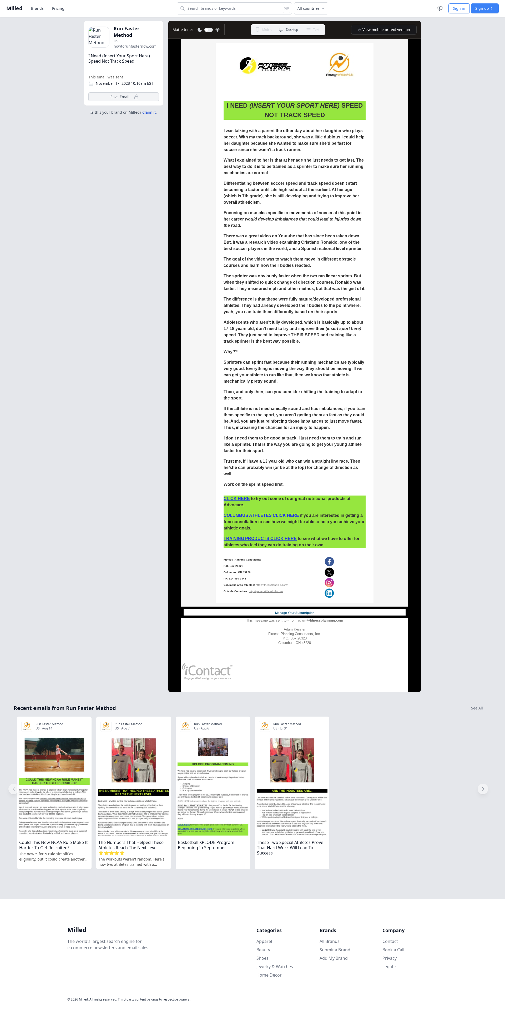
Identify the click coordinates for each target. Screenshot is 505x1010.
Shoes (262, 958)
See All (477, 708)
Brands (37, 8)
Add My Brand (334, 958)
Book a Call (393, 950)
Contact (390, 941)
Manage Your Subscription (294, 613)
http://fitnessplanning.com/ (272, 584)
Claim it (149, 112)
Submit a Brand (335, 950)
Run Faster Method (126, 31)
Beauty (263, 950)
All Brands (330, 941)
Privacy (389, 958)
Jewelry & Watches (274, 966)
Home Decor (269, 975)
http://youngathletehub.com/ (266, 591)
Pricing (58, 8)
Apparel (264, 941)
